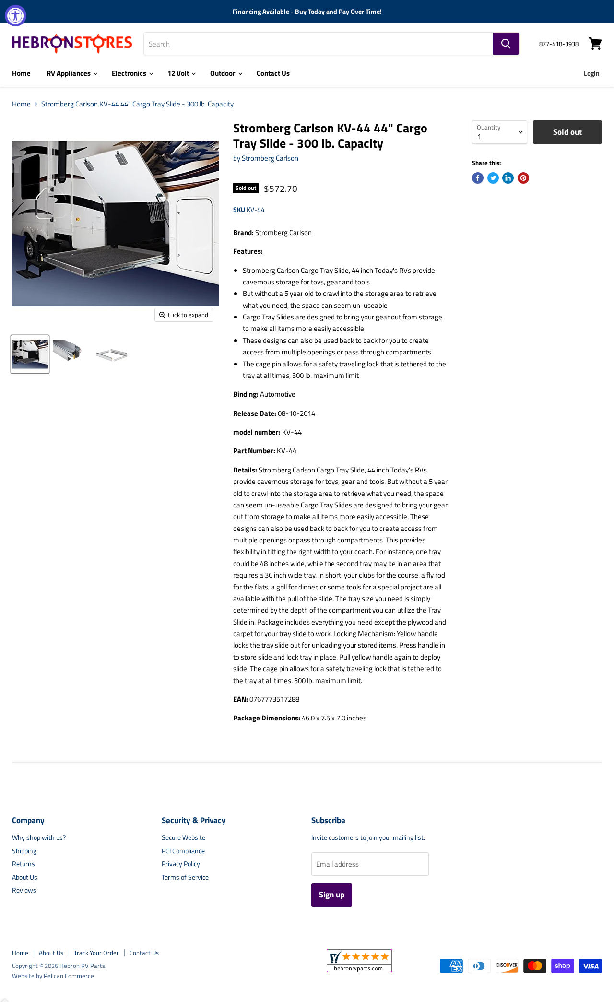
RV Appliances (69, 73)
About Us (24, 877)
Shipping (24, 851)
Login (592, 73)
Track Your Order (96, 952)
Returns (23, 864)
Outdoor (223, 73)
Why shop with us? (39, 837)
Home (21, 73)
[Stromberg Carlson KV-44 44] (30, 354)
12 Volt (178, 73)
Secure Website (183, 837)
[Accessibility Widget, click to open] (15, 15)
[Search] (506, 44)
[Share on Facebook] (478, 178)
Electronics (130, 73)
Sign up (331, 894)
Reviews (24, 890)
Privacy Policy (181, 864)
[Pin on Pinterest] (523, 178)
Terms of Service (185, 877)
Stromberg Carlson (270, 158)
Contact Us (273, 73)
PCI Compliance (183, 851)
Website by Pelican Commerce (53, 975)
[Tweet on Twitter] (493, 178)
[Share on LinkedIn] (508, 178)
